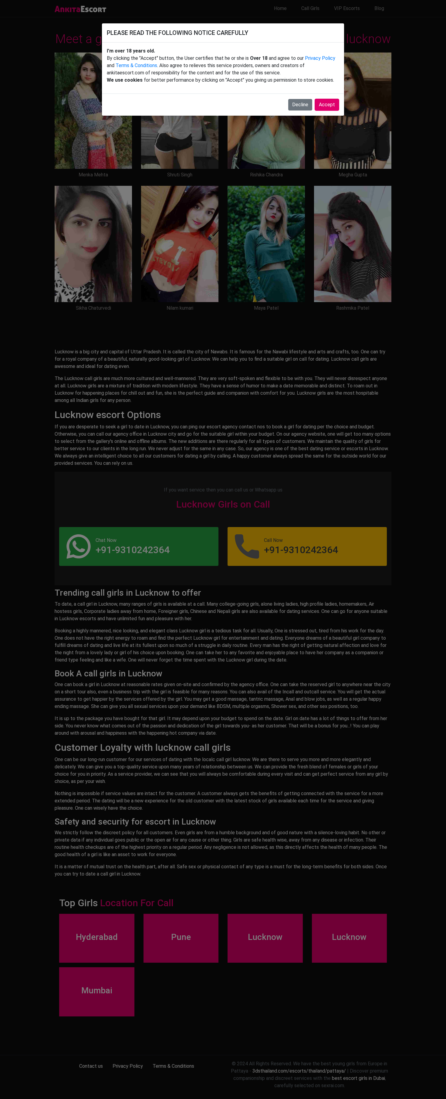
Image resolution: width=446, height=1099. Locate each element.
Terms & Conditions (136, 65)
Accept (327, 104)
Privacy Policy (320, 58)
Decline (300, 104)
